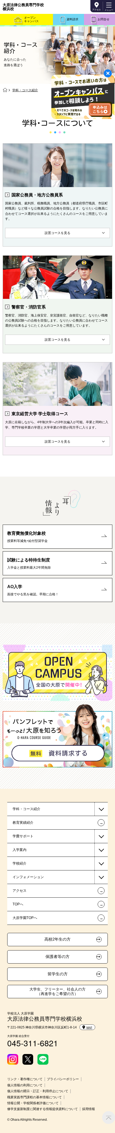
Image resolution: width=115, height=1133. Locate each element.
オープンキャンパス (31, 19)
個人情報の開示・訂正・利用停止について (37, 1091)
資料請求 (72, 19)
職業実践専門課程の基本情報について (34, 1097)
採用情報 (88, 1109)
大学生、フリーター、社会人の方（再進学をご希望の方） (57, 991)
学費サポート (23, 836)
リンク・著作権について (25, 1079)
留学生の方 (58, 974)
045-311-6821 (32, 1043)
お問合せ (103, 19)
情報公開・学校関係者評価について (33, 1103)
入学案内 (19, 850)
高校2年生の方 (57, 939)
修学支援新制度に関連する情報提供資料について (42, 1109)
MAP (89, 1027)
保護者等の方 (57, 956)
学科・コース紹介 (26, 809)
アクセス (96, 10)
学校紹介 (19, 863)
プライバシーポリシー (63, 1079)
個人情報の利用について (25, 1085)
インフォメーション (28, 877)
